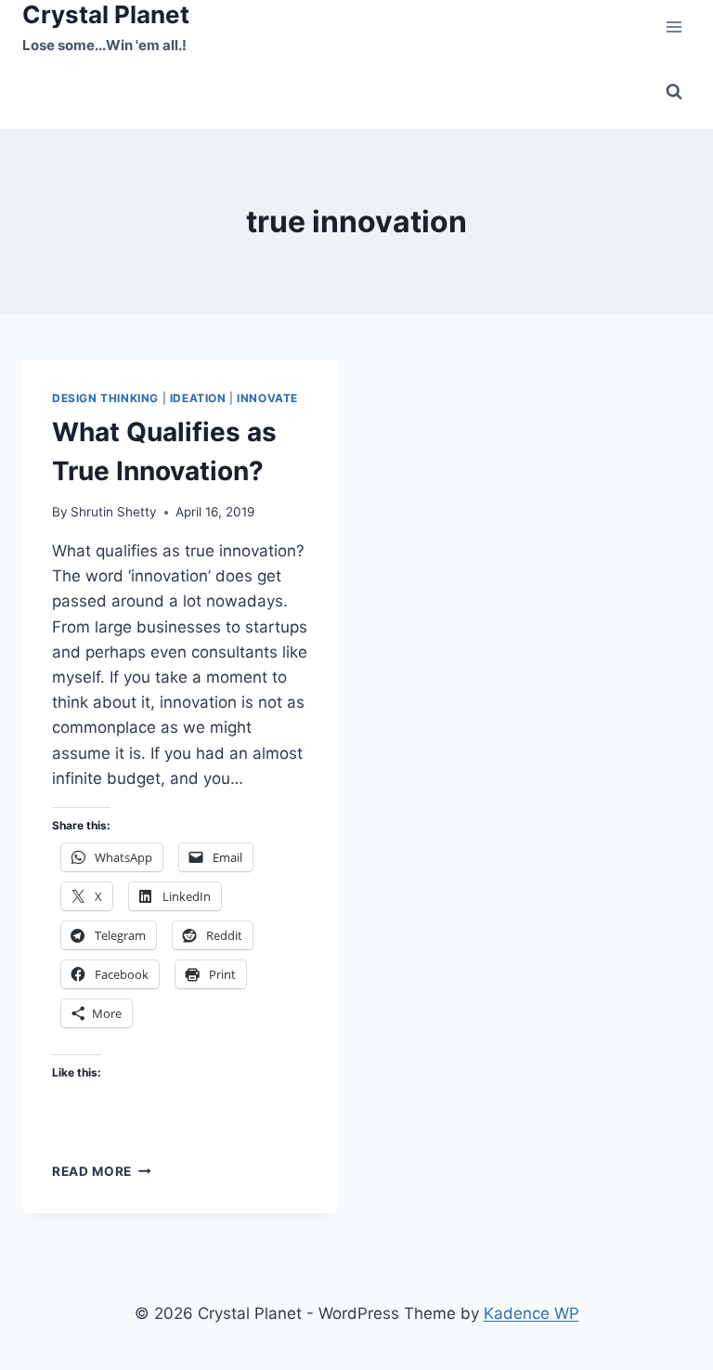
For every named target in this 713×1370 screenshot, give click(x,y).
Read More (101, 1171)
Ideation (198, 398)
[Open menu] (673, 27)
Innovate (267, 398)
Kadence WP (531, 1313)
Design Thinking (105, 398)
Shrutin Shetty (114, 511)
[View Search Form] (674, 92)
